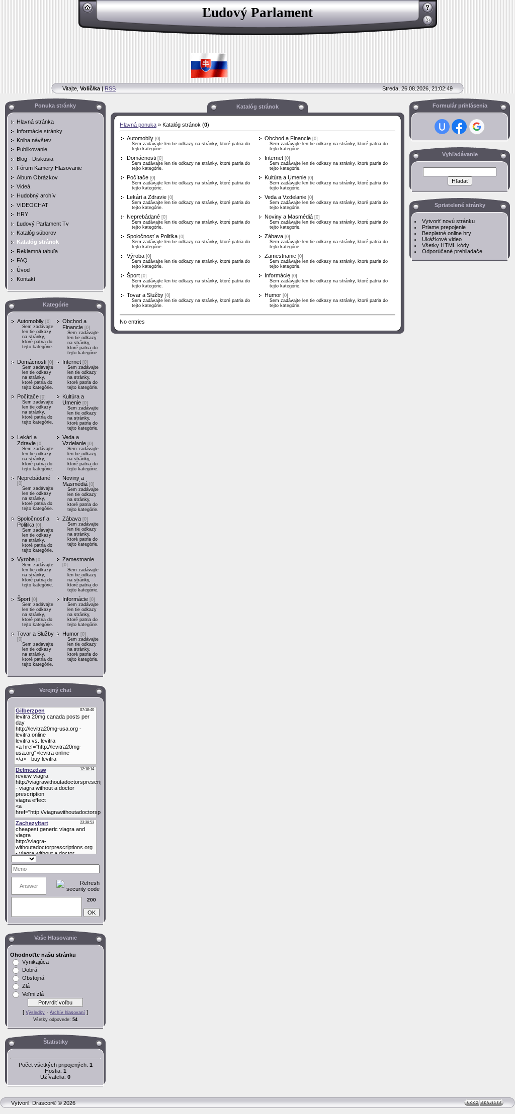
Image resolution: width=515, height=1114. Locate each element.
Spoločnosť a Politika (33, 522)
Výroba (26, 559)
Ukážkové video (442, 239)
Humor (70, 634)
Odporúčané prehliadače (452, 251)
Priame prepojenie (444, 227)
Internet (71, 362)
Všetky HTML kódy (445, 245)
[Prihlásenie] (427, 24)
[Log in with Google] (477, 127)
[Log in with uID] (442, 126)
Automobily (30, 321)
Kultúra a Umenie (73, 399)
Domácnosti (31, 362)
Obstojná (33, 978)
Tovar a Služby (35, 634)
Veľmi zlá (33, 994)
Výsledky (35, 1012)
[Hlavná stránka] (87, 11)
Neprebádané (33, 478)
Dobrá (29, 970)
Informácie (75, 599)
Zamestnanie (78, 559)
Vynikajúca (35, 962)
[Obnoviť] (86, 858)
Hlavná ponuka (138, 125)
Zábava (71, 519)
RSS (110, 88)
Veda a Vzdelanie (74, 440)
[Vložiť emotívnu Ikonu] (96, 858)
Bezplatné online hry (446, 233)
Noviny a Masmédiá (75, 481)
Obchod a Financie (74, 324)
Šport (23, 599)
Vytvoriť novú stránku (448, 221)
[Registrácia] (427, 11)
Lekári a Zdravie (27, 440)
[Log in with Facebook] (459, 126)
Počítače (28, 396)
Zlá (26, 986)
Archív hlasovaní (67, 1012)
